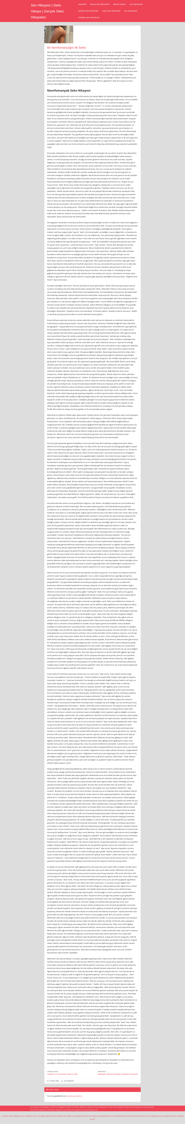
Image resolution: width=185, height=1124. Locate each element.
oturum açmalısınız (74, 1096)
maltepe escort (19, 1116)
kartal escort (133, 1116)
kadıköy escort (157, 1116)
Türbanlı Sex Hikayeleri (88, 17)
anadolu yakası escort (47, 1116)
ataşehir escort (32, 1116)
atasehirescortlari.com (66, 1116)
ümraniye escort (95, 1116)
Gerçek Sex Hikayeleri (88, 11)
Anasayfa (82, 4)
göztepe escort (109, 1116)
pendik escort (121, 1116)
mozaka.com (6, 1116)
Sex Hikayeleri (130, 11)
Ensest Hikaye (119, 4)
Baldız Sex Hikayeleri (99, 4)
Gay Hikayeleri (136, 4)
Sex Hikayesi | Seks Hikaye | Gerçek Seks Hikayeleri (47, 11)
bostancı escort (144, 1116)
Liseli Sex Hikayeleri (111, 11)
